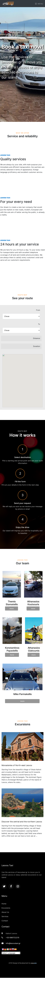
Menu (40, 4)
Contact (5, 921)
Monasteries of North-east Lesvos (17, 765)
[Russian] (13, 949)
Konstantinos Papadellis (12, 649)
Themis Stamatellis (12, 603)
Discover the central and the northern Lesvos (22, 822)
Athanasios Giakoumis (34, 649)
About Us (5, 912)
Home (4, 904)
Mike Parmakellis (22, 694)
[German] (5, 949)
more (12, 608)
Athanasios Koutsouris (33, 603)
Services (5, 916)
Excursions (6, 908)
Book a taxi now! (22, 47)
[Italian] (8, 949)
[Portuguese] (10, 949)
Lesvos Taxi (5, 155)
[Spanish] (15, 949)
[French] (3, 949)
